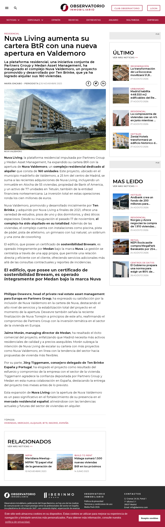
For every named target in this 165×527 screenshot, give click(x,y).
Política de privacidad (93, 501)
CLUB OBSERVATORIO (127, 8)
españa (63, 423)
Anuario (113, 20)
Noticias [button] (11, 20)
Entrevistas (94, 20)
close (49, 8)
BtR (45, 423)
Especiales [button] (34, 20)
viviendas (10, 423)
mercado (23, 423)
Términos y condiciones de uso (98, 504)
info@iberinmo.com (139, 507)
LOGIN (153, 8)
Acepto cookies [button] (149, 518)
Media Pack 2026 (92, 507)
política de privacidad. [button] (17, 522)
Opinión (55, 20)
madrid (53, 423)
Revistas (73, 20)
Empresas (152, 20)
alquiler (35, 423)
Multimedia (132, 20)
